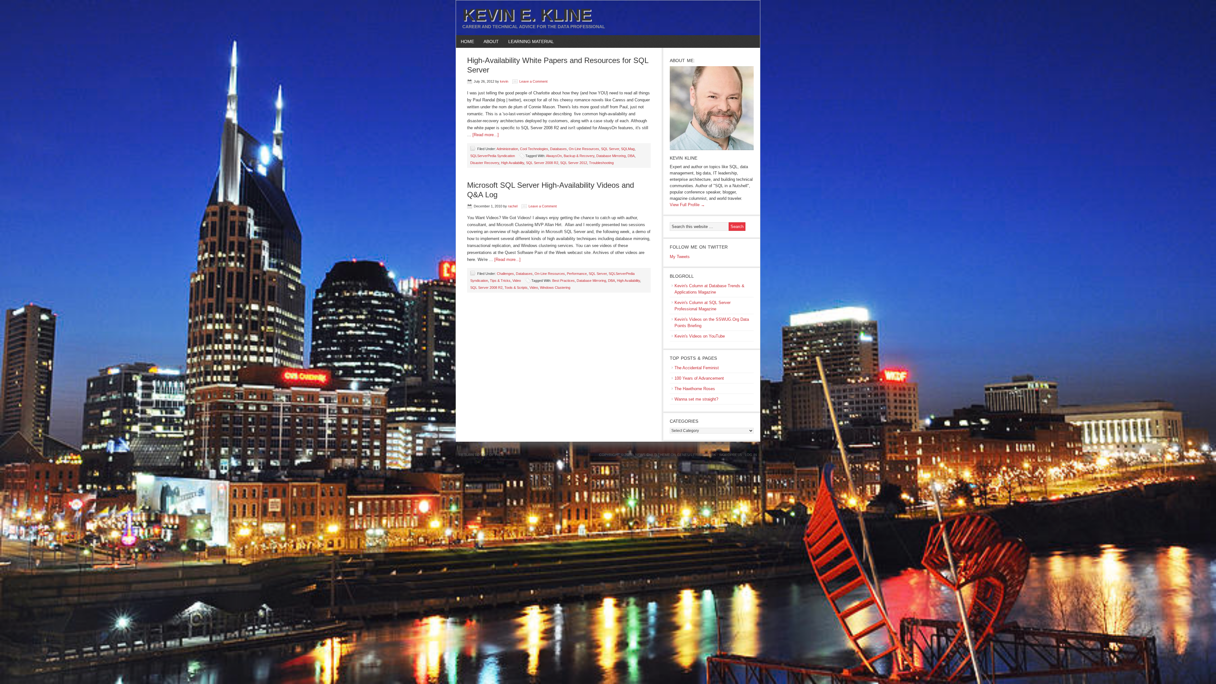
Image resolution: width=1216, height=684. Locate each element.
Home (467, 41)
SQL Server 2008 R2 (542, 163)
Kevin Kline (683, 158)
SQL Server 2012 (573, 163)
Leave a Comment (533, 81)
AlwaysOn (554, 156)
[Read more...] (485, 134)
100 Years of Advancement (699, 378)
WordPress (730, 455)
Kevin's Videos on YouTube (699, 336)
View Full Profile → (687, 204)
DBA (631, 156)
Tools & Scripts (516, 287)
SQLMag (628, 149)
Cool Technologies (534, 149)
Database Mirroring (611, 156)
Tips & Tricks (500, 280)
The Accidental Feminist (696, 367)
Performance (577, 274)
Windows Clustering (555, 287)
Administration (507, 149)
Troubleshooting (601, 163)
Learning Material (529, 41)
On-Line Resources (584, 149)
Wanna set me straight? (696, 399)
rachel (512, 206)
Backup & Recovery (579, 156)
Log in (751, 455)
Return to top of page (481, 455)
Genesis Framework (696, 455)
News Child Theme (652, 455)
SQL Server (610, 149)
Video (516, 280)
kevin (504, 81)
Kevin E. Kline (527, 14)
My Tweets (680, 256)
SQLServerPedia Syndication (492, 156)
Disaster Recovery (484, 163)
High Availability (512, 163)
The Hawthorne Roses (694, 388)
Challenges (505, 274)
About (489, 41)
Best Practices (563, 280)
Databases (558, 149)
